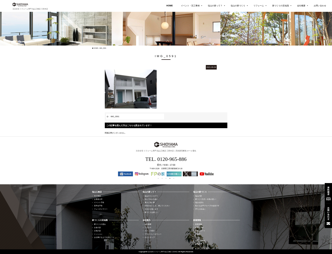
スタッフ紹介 (150, 231)
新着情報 (198, 224)
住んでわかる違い (151, 199)
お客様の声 (98, 199)
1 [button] (158, 178)
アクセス (148, 227)
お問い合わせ (320, 5)
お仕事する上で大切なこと (104, 237)
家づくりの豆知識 (280, 5)
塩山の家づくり (238, 5)
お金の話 (97, 227)
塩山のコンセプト (151, 196)
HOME (169, 5)
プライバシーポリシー (153, 234)
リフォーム (259, 5)
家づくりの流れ (100, 224)
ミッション (98, 234)
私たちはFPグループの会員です (207, 206)
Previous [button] (120, 174)
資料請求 (198, 244)
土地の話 (97, 231)
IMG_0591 (115, 116)
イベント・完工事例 (190, 5)
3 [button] (166, 178)
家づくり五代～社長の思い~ (205, 199)
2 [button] (162, 178)
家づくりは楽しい (151, 212)
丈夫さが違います (151, 209)
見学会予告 (98, 206)
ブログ (197, 234)
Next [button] (210, 174)
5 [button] (173, 178)
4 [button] (170, 178)
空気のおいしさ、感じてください (157, 206)
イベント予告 (99, 202)
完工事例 (97, 196)
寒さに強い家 (150, 202)
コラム (197, 237)
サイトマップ (150, 237)
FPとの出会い (200, 209)
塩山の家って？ (215, 5)
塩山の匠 (198, 196)
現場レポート (200, 231)
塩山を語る (199, 202)
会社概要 (301, 5)
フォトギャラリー (101, 209)
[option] (125, 173)
